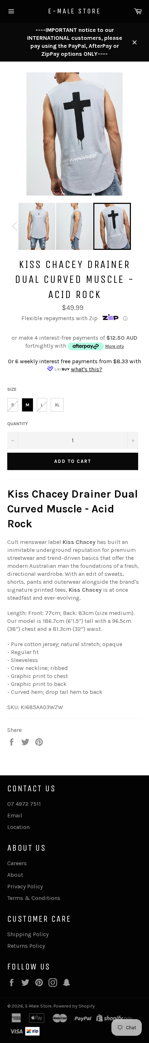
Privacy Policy (25, 886)
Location (18, 827)
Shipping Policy (27, 934)
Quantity (17, 423)
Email (14, 815)
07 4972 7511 (24, 803)
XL (57, 404)
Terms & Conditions (33, 898)
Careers (17, 863)
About (15, 874)
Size (12, 389)
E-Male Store (74, 11)
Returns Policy (26, 945)
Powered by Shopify (74, 1006)
